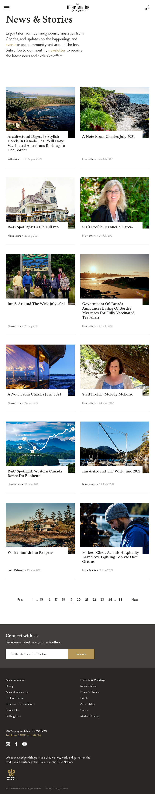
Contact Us (12, 710)
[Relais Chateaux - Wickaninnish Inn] (11, 774)
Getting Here (13, 716)
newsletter (56, 50)
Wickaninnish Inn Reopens (30, 553)
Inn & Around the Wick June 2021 (111, 472)
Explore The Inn (15, 698)
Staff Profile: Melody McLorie (107, 395)
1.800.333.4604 (29, 735)
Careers (84, 710)
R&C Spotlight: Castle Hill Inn (33, 227)
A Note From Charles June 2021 (34, 395)
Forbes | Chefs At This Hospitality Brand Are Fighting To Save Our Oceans (110, 557)
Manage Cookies (60, 788)
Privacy (48, 788)
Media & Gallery (90, 716)
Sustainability (88, 686)
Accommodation (15, 680)
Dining (9, 686)
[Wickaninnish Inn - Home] (78, 11)
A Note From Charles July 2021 (108, 137)
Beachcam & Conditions (20, 704)
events (11, 44)
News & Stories (89, 692)
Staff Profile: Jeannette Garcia (107, 227)
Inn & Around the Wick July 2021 (36, 304)
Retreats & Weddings (92, 680)
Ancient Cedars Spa (17, 692)
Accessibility (87, 704)
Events (84, 698)
